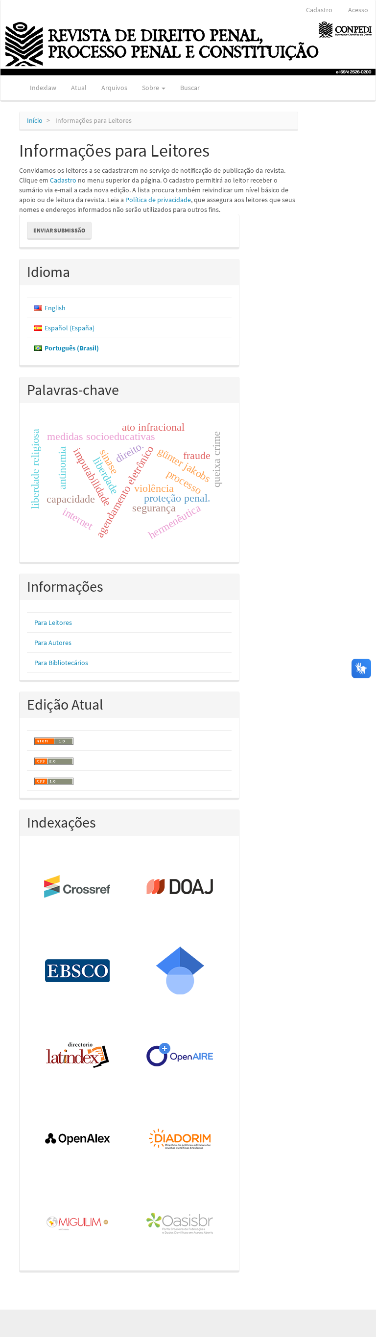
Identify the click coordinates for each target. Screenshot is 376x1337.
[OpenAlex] (78, 1140)
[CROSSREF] (78, 887)
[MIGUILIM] (78, 1224)
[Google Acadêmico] (180, 971)
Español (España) (69, 327)
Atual (79, 87)
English (55, 307)
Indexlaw (43, 87)
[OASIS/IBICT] (180, 1224)
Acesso (358, 9)
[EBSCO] (78, 971)
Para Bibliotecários (61, 662)
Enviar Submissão (59, 230)
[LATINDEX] (78, 1055)
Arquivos (114, 87)
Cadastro (319, 9)
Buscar (190, 87)
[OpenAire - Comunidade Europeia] (180, 1055)
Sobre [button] (151, 87)
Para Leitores (53, 622)
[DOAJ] (180, 887)
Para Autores (52, 642)
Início (35, 120)
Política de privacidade (158, 199)
